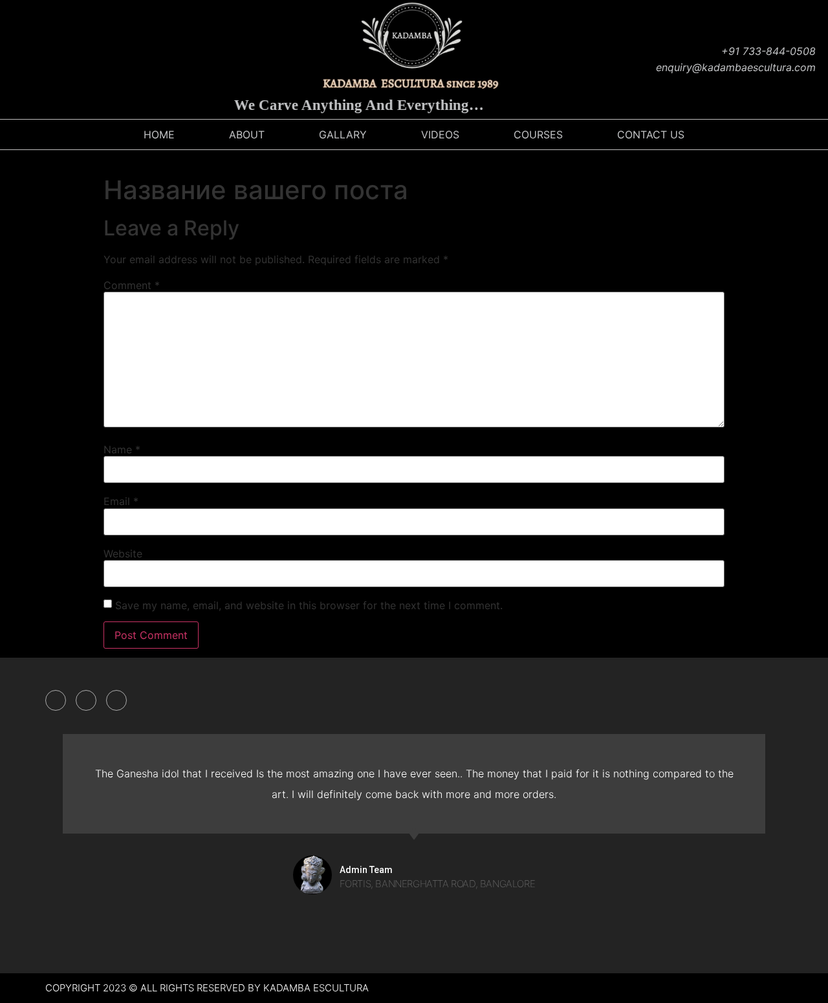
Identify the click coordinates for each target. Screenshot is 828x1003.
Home (159, 134)
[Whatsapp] (113, 59)
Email (121, 501)
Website (123, 553)
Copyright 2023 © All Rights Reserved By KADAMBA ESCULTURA (207, 988)
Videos (440, 134)
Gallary (343, 134)
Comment (132, 285)
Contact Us (650, 134)
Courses (538, 134)
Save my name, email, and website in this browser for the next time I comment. (309, 605)
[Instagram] (48, 59)
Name (122, 449)
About (247, 134)
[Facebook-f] (55, 700)
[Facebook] (16, 59)
